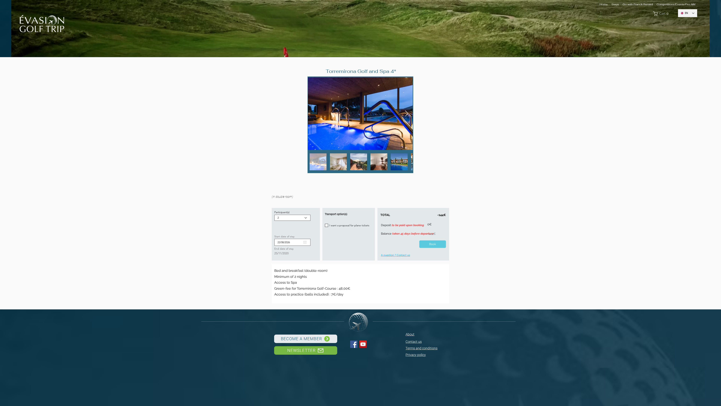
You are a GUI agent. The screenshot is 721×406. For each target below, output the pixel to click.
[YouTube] (363, 344)
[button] (663, 13)
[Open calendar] (304, 242)
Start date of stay (286, 236)
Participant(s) (282, 212)
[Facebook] (353, 344)
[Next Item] (406, 114)
